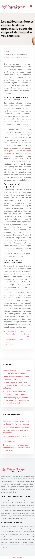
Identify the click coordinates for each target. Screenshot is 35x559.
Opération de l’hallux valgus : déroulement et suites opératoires (11, 338)
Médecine (9, 52)
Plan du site (17, 558)
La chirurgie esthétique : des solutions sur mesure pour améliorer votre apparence (17, 430)
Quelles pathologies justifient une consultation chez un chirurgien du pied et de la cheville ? (16, 400)
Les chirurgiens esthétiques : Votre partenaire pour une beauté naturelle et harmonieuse (17, 439)
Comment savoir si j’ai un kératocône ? (24, 335)
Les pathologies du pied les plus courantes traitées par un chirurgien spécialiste (17, 385)
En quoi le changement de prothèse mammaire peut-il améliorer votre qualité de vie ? (16, 447)
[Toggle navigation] (31, 6)
